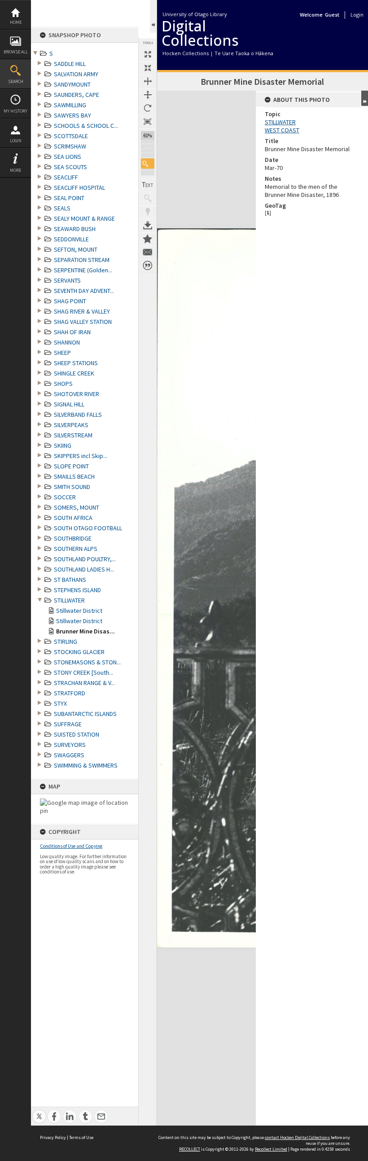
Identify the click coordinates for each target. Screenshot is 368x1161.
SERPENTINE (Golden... (83, 270)
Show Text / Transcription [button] (148, 185)
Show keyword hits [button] (148, 198)
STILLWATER (69, 600)
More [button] (15, 170)
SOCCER (65, 497)
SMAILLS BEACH (74, 476)
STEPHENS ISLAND (77, 590)
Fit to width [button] (148, 81)
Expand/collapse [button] (364, 98)
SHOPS (63, 384)
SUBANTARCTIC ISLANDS (85, 714)
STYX (60, 703)
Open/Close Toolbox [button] (153, 16)
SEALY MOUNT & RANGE (84, 218)
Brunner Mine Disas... (85, 631)
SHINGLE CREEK (74, 373)
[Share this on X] (39, 1111)
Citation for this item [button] (148, 265)
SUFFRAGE (68, 724)
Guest (332, 14)
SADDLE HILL (70, 64)
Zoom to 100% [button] (148, 121)
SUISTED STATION (76, 734)
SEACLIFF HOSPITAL (79, 187)
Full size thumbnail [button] (148, 54)
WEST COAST (282, 130)
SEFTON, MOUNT (75, 249)
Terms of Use (81, 1137)
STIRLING (65, 641)
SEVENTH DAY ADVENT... (84, 291)
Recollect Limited (271, 1149)
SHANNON (67, 342)
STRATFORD (69, 693)
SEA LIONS (67, 157)
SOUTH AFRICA (73, 518)
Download (148, 225)
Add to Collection (148, 238)
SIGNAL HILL (69, 404)
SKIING (62, 445)
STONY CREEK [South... (83, 672)
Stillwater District (79, 611)
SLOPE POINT (71, 466)
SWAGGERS (69, 755)
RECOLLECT (189, 1149)
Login (16, 141)
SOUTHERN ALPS (75, 549)
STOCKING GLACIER (79, 652)
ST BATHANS (70, 580)
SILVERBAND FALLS (78, 414)
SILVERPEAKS (71, 425)
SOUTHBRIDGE (73, 538)
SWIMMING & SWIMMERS (86, 765)
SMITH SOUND (72, 487)
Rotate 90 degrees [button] (148, 108)
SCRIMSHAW (70, 146)
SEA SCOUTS (70, 167)
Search (15, 81)
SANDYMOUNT (72, 84)
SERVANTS (67, 280)
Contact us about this (148, 252)
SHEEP (62, 353)
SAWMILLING (70, 105)
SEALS (62, 208)
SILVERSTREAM (73, 435)
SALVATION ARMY (76, 74)
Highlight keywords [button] (148, 211)
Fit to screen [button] (148, 67)
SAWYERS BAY (72, 115)
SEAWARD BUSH (75, 229)
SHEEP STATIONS (76, 363)
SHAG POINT (70, 301)
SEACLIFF (66, 177)
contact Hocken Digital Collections (297, 1137)
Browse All (16, 52)
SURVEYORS (70, 745)
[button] (147, 163)
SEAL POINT (69, 198)
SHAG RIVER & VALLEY (82, 311)
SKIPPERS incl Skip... (80, 456)
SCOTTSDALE (71, 136)
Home (16, 22)
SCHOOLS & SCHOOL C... (86, 126)
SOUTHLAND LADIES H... (84, 569)
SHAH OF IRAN (72, 332)
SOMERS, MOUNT (76, 507)
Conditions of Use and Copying (71, 846)
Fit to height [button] (148, 94)
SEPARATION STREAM (82, 260)
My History (15, 111)
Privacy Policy (53, 1137)
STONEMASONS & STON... (87, 662)
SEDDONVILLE (71, 239)
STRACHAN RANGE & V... (84, 683)
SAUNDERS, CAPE (76, 95)
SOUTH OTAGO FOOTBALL (88, 528)
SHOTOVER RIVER (76, 394)
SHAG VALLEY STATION (83, 322)
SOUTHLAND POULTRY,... (85, 559)
